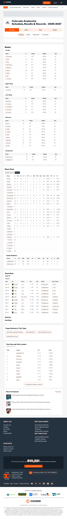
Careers (6, 427)
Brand (5, 431)
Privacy (16, 483)
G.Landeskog (10, 195)
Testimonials (7, 433)
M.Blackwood (10, 264)
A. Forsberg (55, 312)
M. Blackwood (8, 157)
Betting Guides (41, 421)
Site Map (6, 483)
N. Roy (7, 76)
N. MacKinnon (8, 64)
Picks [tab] (40, 30)
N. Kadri (7, 59)
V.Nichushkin (10, 209)
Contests (7, 443)
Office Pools (7, 451)
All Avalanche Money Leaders (33, 384)
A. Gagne (7, 129)
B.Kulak (8, 178)
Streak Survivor (8, 447)
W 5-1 (22, 312)
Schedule (21, 34)
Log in (55, 2)
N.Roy (8, 212)
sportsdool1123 (20, 353)
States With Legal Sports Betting (15, 332)
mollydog (18, 356)
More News (58, 391)
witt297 (18, 373)
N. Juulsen (7, 131)
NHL (5, 7)
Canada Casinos (40, 439)
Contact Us (7, 425)
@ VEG (16, 284)
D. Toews (7, 145)
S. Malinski (8, 140)
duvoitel (18, 368)
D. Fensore (7, 126)
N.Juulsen (9, 187)
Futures (44, 7)
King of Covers (8, 449)
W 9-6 (22, 309)
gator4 (18, 379)
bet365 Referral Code (12, 336)
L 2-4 (22, 293)
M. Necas (7, 70)
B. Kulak (7, 134)
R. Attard (9, 228)
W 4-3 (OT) (24, 296)
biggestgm (18, 376)
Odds (32, 7)
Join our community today (33, 466)
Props (38, 7)
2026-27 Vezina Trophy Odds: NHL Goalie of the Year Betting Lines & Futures (31, 402)
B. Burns (7, 123)
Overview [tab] (12, 30)
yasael (18, 365)
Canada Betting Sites (42, 437)
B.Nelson (9, 184)
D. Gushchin (10, 231)
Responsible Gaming (41, 431)
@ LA (15, 312)
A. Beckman (8, 101)
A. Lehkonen (8, 109)
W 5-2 (22, 300)
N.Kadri (8, 181)
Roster (28, 34)
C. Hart (54, 284)
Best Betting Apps (41, 441)
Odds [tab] (26, 30)
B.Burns (8, 203)
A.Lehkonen (10, 189)
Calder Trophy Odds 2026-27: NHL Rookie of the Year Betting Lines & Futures (31, 409)
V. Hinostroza (8, 56)
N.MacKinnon (10, 198)
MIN (15, 296)
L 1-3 (22, 290)
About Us (7, 421)
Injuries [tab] (55, 30)
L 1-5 (22, 303)
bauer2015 (19, 362)
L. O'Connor (8, 90)
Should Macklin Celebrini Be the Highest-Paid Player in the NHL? (28, 395)
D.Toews (9, 214)
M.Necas (9, 217)
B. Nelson (7, 73)
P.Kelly (8, 223)
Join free (46, 2)
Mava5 (18, 370)
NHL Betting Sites (30, 332)
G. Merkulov (8, 67)
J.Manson (9, 201)
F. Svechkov (8, 78)
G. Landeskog (8, 106)
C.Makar (9, 226)
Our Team (6, 429)
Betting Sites (41, 433)
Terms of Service (24, 483)
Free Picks (26, 7)
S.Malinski (9, 237)
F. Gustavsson (55, 306)
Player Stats (36, 34)
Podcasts (38, 429)
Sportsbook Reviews (42, 425)
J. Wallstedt (55, 296)
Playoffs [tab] (17, 172)
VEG (15, 290)
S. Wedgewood (9, 159)
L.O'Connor (9, 220)
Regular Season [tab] (9, 172)
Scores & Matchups (15, 7)
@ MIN (16, 300)
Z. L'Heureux (8, 104)
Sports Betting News (42, 427)
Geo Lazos (19, 359)
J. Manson (7, 143)
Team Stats (45, 34)
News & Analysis (53, 7)
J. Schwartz (8, 112)
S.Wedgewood (10, 261)
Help (11, 483)
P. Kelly (7, 62)
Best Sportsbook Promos (44, 332)
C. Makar (7, 137)
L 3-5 (22, 287)
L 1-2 (22, 284)
